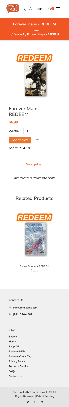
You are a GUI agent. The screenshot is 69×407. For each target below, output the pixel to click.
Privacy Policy (17, 361)
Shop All (14, 346)
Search (13, 336)
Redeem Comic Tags (21, 356)
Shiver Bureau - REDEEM (34, 266)
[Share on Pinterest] (29, 148)
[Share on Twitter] (24, 148)
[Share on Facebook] (20, 148)
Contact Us (15, 376)
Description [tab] (33, 164)
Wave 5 (19, 34)
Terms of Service (18, 366)
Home (34, 30)
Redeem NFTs (17, 351)
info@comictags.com (25, 307)
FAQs (12, 371)
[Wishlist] (37, 140)
